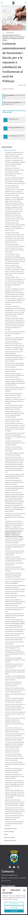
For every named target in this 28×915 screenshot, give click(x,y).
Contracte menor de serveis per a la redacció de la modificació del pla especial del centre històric (14, 770)
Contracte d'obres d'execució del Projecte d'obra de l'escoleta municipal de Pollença (14, 569)
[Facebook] (10, 867)
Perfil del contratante (10, 150)
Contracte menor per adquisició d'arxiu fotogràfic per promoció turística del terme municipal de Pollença (14, 476)
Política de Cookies (13, 899)
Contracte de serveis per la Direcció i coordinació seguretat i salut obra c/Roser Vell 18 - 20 (14, 665)
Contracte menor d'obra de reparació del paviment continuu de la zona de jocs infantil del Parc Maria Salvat (14, 700)
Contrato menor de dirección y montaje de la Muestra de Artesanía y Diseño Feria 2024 (15, 546)
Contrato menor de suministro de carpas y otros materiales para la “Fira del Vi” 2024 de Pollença (14, 482)
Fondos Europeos (9, 831)
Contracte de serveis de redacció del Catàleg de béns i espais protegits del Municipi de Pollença (14, 615)
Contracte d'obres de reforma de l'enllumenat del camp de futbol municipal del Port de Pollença (13, 575)
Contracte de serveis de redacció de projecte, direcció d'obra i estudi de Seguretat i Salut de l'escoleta (14, 407)
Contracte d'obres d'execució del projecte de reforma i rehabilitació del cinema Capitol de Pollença (14, 375)
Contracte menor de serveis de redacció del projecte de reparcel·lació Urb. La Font (15, 609)
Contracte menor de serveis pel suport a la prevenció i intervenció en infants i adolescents (15, 389)
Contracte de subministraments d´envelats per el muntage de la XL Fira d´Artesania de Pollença (15, 442)
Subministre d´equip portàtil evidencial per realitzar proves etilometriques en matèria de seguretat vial (14, 488)
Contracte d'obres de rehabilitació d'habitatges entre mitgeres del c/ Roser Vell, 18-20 (15, 659)
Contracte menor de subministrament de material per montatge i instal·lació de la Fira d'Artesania (14, 365)
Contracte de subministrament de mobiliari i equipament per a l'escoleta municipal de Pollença (14, 776)
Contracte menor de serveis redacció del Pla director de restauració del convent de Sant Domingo (14, 540)
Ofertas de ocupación (10, 840)
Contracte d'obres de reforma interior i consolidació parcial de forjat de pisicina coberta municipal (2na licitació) (15, 690)
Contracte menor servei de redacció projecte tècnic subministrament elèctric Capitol (15, 764)
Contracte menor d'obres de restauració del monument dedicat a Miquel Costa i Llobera (15, 672)
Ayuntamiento (9, 32)
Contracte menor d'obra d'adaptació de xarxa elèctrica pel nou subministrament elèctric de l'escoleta (15, 678)
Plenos (6, 834)
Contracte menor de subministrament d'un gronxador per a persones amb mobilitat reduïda (14, 552)
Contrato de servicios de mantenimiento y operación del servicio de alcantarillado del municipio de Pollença (15, 587)
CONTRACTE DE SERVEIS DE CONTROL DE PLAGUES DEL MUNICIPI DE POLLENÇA (15, 333)
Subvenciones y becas (10, 828)
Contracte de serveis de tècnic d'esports (15, 579)
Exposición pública (9, 837)
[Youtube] (14, 867)
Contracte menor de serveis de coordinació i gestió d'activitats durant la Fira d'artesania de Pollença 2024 (15, 558)
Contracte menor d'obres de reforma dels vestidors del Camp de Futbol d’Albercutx (14, 823)
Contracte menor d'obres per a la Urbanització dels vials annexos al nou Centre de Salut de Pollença (14, 729)
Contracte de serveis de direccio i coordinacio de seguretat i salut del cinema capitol (14, 448)
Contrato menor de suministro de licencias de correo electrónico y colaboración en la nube (13, 684)
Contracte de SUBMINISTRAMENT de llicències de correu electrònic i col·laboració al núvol (14, 817)
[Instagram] (18, 867)
